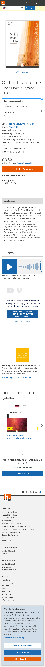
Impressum (6, 541)
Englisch (5, 554)
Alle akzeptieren (22, 659)
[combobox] (13, 8)
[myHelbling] (31, 2)
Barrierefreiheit (8, 538)
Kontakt (5, 588)
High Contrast (31, 492)
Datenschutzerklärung (14, 637)
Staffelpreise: (8, 180)
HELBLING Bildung (9, 515)
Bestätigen (30, 8)
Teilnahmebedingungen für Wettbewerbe (19, 529)
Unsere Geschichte (9, 512)
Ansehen (24, 72)
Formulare (6, 591)
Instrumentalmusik (9, 570)
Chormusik (6, 567)
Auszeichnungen (9, 521)
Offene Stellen (8, 600)
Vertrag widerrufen (10, 597)
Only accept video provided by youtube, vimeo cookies (22, 314)
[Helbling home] (7, 497)
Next (41, 425)
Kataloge (5, 586)
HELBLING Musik (8, 518)
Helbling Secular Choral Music (21, 124)
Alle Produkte (23, 473)
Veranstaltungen (8, 583)
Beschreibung (10, 201)
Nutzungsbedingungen (11, 523)
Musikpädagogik (8, 551)
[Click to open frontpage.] (3, 3)
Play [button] (9, 266)
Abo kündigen (7, 594)
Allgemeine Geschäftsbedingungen (16, 526)
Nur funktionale (22, 652)
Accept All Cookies (22, 322)
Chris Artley (14, 127)
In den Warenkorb (24, 169)
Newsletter (6, 580)
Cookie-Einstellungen (22, 646)
